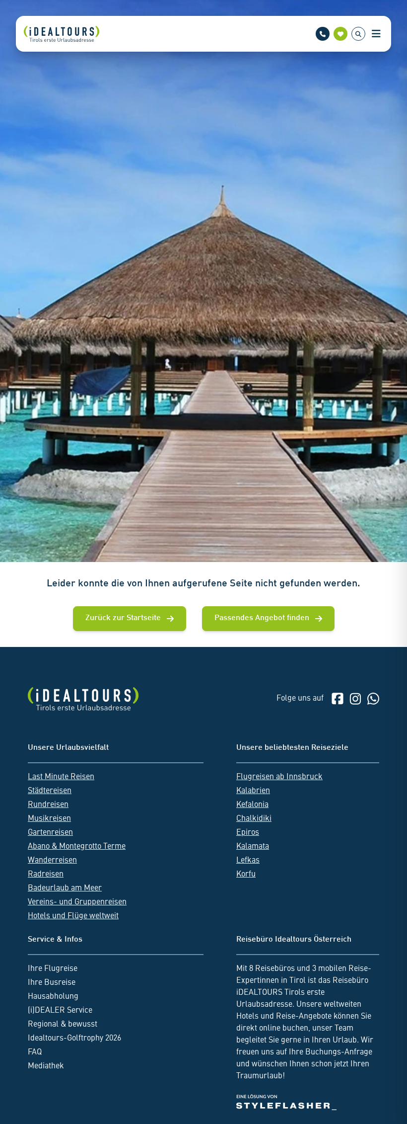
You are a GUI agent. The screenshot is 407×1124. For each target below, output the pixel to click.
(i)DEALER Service (60, 1011)
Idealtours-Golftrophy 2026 (74, 1039)
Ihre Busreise (51, 983)
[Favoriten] (340, 34)
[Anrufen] (323, 34)
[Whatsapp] (373, 699)
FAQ (35, 1052)
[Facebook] (337, 699)
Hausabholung (53, 997)
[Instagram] (355, 699)
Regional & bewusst (62, 1025)
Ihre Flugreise (52, 969)
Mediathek (46, 1066)
